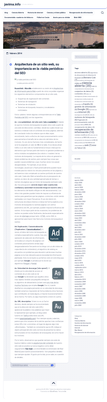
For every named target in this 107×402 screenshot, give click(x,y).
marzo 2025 (79, 197)
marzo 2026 (79, 187)
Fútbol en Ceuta (43, 17)
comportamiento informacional (84, 89)
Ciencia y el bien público (56, 13)
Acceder (77, 159)
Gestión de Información (83, 323)
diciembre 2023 (80, 213)
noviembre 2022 (80, 223)
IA (76, 112)
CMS (94, 86)
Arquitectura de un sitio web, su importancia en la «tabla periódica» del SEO (39, 68)
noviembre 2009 (80, 282)
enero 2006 (78, 291)
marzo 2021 (79, 234)
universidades (79, 145)
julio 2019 (78, 246)
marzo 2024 (79, 208)
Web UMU (78, 17)
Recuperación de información (81, 13)
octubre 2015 (79, 256)
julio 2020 (78, 239)
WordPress (54, 391)
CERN (78, 83)
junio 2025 (78, 194)
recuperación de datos (85, 127)
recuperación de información (84, 131)
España (88, 104)
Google (83, 109)
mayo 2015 (78, 258)
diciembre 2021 (80, 230)
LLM (86, 115)
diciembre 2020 (80, 237)
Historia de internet (35, 13)
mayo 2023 (78, 218)
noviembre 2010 (80, 279)
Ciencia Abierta (18, 13)
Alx (65, 391)
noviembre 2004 (80, 303)
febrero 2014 (79, 272)
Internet (77, 328)
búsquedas (90, 80)
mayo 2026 (78, 182)
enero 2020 (78, 241)
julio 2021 (78, 232)
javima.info (12, 4)
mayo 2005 (78, 298)
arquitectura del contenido (43, 343)
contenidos (80, 94)
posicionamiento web (84, 122)
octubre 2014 (79, 265)
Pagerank (82, 120)
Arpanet (79, 78)
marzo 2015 (79, 263)
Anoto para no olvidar (61, 17)
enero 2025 (78, 199)
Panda (33, 263)
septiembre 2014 (80, 267)
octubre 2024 (79, 204)
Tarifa (25, 316)
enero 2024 (78, 211)
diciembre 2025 (80, 192)
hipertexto (93, 109)
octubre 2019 (79, 244)
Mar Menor (78, 330)
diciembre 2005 (80, 293)
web (88, 145)
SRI (95, 140)
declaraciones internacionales (84, 101)
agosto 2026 (79, 180)
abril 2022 (78, 227)
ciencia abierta (83, 84)
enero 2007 (78, 286)
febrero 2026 (79, 190)
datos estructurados (90, 96)
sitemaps (25, 216)
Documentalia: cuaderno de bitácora (18, 17)
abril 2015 (78, 260)
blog (6, 13)
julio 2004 (78, 305)
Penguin (26, 263)
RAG (88, 125)
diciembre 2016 (80, 251)
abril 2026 (78, 185)
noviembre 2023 (80, 215)
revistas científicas (82, 135)
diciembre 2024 (80, 201)
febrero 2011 (79, 277)
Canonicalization (33, 229)
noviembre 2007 (80, 284)
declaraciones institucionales (84, 99)
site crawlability (50, 122)
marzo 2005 (79, 300)
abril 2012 (78, 274)
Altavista (92, 75)
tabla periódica (80, 142)
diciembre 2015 (80, 253)
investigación (79, 115)
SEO (86, 137)
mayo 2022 (78, 225)
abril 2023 (78, 220)
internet (84, 112)
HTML (42, 216)
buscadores (82, 80)
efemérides (79, 104)
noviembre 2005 (80, 296)
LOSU (91, 115)
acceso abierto (82, 72)
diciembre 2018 (80, 248)
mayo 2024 (78, 206)
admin (26, 365)
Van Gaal (28, 349)
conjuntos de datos (84, 91)
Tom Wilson (90, 142)
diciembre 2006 (80, 289)
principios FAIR (80, 124)
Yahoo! (81, 148)
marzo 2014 (79, 270)
